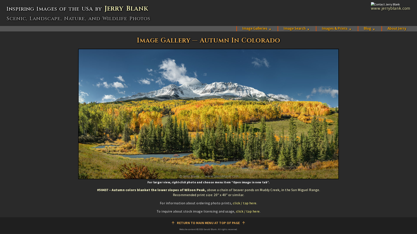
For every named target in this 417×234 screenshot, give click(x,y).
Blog (369, 28)
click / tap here (244, 203)
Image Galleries (256, 28)
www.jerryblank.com (390, 8)
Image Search (297, 28)
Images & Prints (337, 28)
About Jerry (396, 28)
